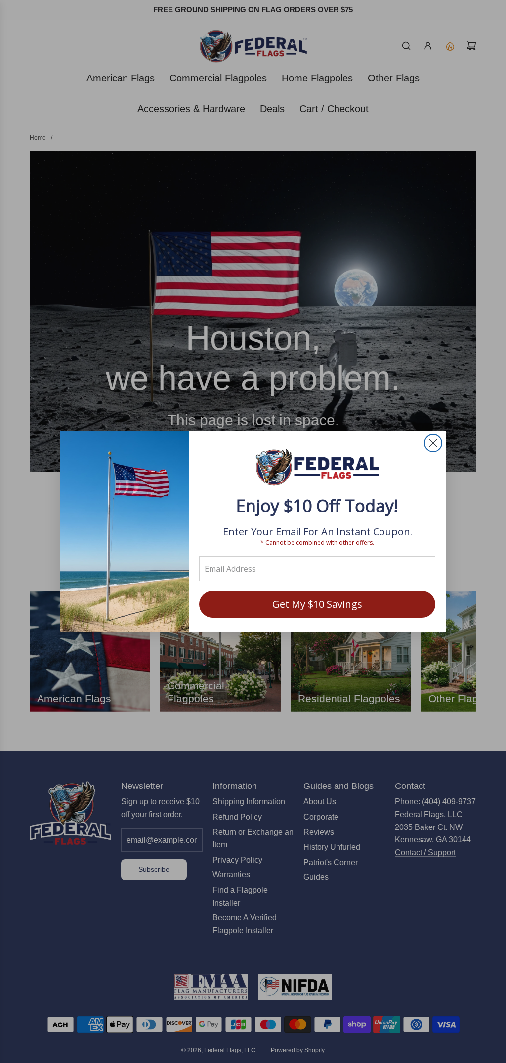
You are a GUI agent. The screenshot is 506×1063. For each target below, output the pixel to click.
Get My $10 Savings (317, 604)
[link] (317, 468)
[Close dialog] (433, 443)
